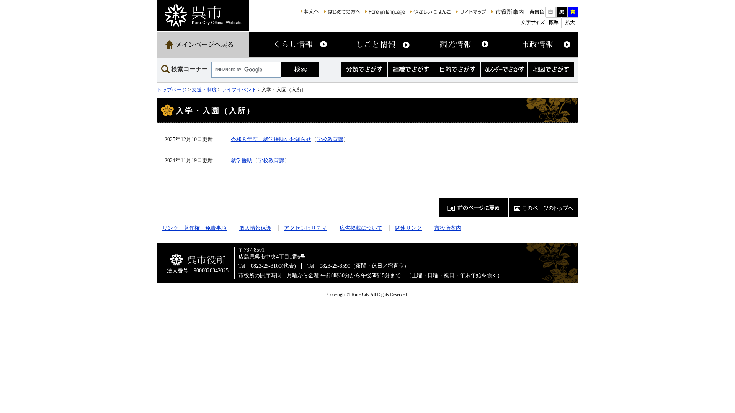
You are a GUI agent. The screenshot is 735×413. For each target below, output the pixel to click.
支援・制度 (204, 90)
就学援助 (241, 160)
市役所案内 (447, 228)
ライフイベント (239, 90)
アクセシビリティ (305, 228)
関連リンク (408, 228)
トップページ (172, 90)
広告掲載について (361, 228)
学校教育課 (330, 139)
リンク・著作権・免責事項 (194, 228)
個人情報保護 (255, 228)
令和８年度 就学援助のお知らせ (271, 139)
